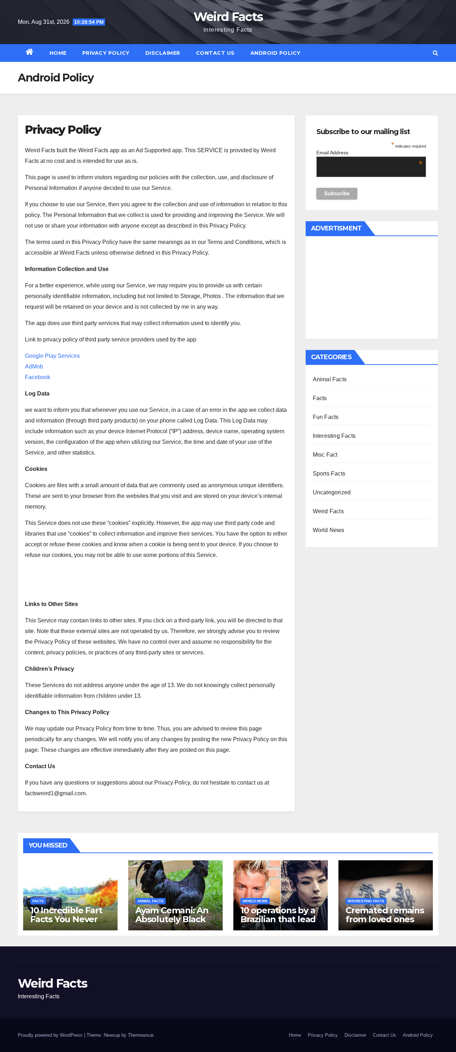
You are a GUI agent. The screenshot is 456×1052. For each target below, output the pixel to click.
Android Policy (275, 53)
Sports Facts (329, 474)
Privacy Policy (106, 53)
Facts (320, 398)
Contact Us (215, 53)
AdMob (34, 366)
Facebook (37, 377)
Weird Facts (228, 16)
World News (328, 530)
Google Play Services (52, 356)
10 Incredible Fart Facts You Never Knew (66, 919)
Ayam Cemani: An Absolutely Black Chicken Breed (171, 919)
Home (58, 53)
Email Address (369, 152)
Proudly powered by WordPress (51, 1035)
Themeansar (140, 1035)
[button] (435, 53)
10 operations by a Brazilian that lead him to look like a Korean (278, 923)
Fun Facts (326, 417)
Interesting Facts (334, 436)
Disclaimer (162, 53)
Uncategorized (332, 492)
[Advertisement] (372, 287)
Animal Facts (330, 379)
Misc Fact (325, 455)
